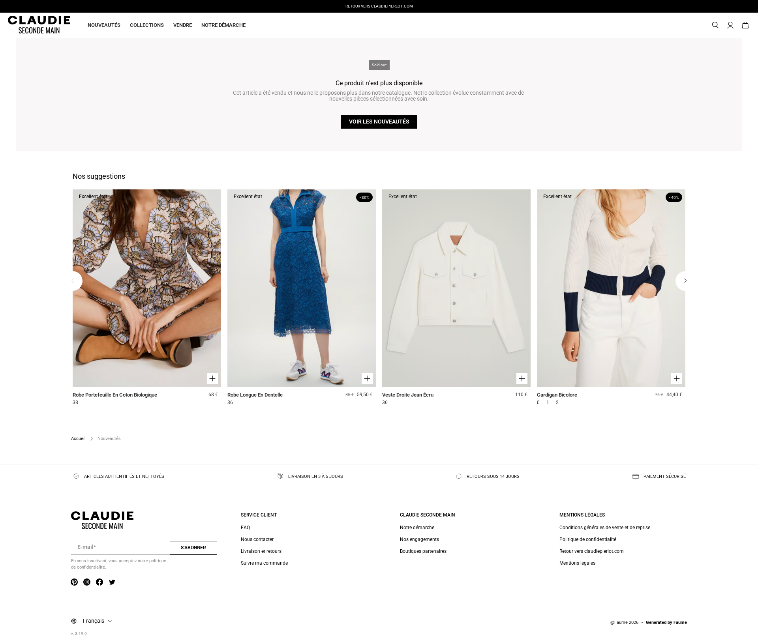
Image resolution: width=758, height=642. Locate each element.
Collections (147, 25)
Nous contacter (257, 539)
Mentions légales (577, 563)
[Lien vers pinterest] (74, 582)
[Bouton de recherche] (715, 25)
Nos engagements (419, 539)
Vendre (182, 25)
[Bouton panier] (745, 25)
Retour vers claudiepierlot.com (591, 551)
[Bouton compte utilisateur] (730, 25)
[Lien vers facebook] (99, 582)
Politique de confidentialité (587, 539)
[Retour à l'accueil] (29, 25)
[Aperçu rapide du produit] (212, 378)
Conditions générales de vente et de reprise (604, 527)
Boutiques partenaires (423, 551)
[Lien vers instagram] (87, 582)
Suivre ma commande (264, 563)
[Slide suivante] (685, 281)
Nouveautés (104, 25)
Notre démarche (223, 25)
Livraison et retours (261, 551)
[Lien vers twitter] (112, 582)
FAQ (245, 527)
